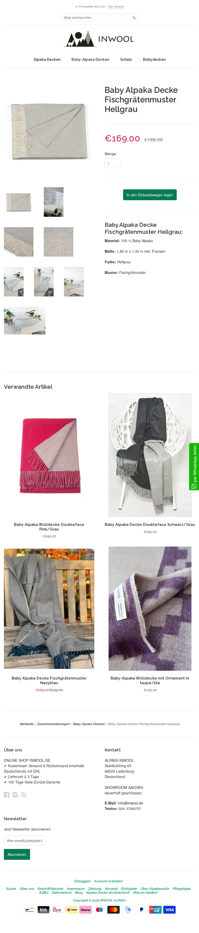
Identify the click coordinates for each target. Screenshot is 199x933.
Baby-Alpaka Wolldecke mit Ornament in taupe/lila (150, 680)
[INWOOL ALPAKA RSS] (24, 794)
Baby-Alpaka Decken (90, 59)
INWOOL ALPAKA (112, 900)
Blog (78, 892)
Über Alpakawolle (154, 889)
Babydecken (154, 59)
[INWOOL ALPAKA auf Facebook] (7, 794)
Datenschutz (62, 892)
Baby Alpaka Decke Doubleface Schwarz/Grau (150, 524)
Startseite (26, 724)
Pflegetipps (181, 889)
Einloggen (82, 881)
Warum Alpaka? (145, 892)
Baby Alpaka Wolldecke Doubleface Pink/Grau (49, 526)
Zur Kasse (116, 6)
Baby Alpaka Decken (88, 724)
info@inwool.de (130, 802)
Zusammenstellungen (53, 724)
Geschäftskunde (50, 889)
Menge (110, 153)
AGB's (43, 892)
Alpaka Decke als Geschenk (107, 892)
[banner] (99, 39)
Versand (110, 889)
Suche (11, 889)
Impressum (75, 889)
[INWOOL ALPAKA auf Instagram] (15, 794)
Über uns (26, 889)
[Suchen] (134, 17)
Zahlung (94, 889)
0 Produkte (90, 6)
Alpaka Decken (47, 59)
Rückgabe (129, 889)
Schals (126, 59)
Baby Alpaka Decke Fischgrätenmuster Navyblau (49, 680)
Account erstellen (108, 881)
